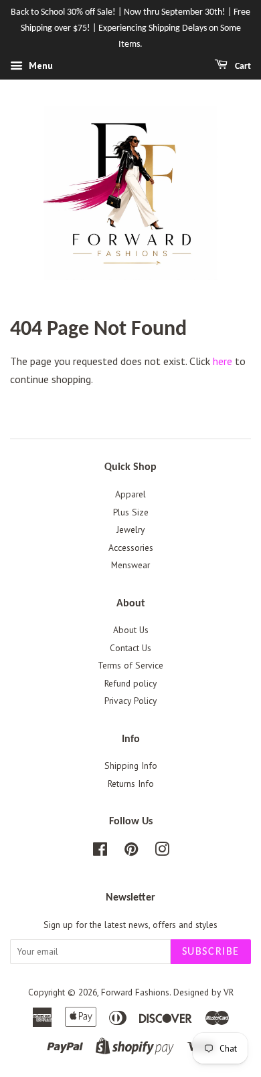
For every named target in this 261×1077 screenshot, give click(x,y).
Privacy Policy (130, 701)
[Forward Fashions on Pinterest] (131, 852)
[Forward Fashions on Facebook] (100, 852)
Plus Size (131, 512)
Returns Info (131, 783)
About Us (131, 630)
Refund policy (130, 683)
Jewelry (130, 529)
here (222, 361)
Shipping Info (130, 765)
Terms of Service (130, 665)
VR (229, 992)
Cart (242, 67)
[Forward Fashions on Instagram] (162, 852)
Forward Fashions (135, 992)
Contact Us (130, 648)
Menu (39, 66)
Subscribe (211, 952)
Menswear (130, 565)
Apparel (130, 494)
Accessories (130, 548)
